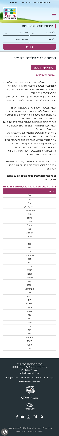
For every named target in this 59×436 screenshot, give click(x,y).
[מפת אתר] (35, 417)
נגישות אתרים (21, 432)
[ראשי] (41, 417)
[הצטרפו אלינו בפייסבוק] (17, 417)
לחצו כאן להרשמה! (43, 67)
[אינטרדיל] (40, 432)
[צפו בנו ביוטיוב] (22, 417)
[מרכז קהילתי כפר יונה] (10, 19)
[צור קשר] (28, 417)
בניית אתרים (32, 432)
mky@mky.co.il (27, 373)
